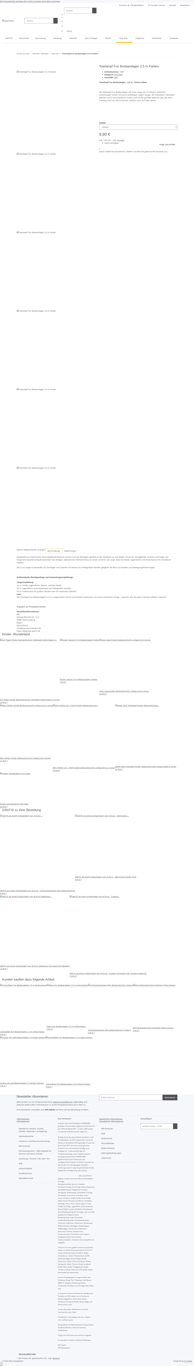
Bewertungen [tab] (70, 551)
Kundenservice (25, 1173)
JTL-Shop (188, 1361)
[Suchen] (55, 21)
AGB (103, 1133)
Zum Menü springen (51, 1)
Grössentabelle (25, 1168)
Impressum (106, 1158)
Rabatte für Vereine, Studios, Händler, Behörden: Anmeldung (33, 1130)
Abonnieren (170, 1097)
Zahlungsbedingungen (111, 1153)
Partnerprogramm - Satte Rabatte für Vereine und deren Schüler (35, 1152)
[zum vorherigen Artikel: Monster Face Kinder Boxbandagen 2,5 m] (100, 54)
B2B (20, 1163)
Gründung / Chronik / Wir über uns (34, 1158)
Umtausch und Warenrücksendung (34, 1141)
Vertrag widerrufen (27, 1354)
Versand (120, 140)
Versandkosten (107, 1143)
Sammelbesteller (26, 1136)
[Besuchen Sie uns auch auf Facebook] (81, 14)
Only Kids (118, 74)
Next (20, 546)
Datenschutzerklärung (63, 1102)
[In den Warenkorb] (19, 63)
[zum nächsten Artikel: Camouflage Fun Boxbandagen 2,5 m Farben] (105, 54)
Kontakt (172, 5)
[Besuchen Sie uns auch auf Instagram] (81, 17)
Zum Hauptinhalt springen (12, 1)
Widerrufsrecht (108, 1148)
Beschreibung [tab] (54, 551)
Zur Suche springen (33, 1)
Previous (21, 150)
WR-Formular (24, 1146)
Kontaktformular (26, 1178)
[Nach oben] (1, 1364)
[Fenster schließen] (19, 67)
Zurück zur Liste (23, 53)
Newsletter (185, 5)
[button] (81, 21)
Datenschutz (106, 1138)
